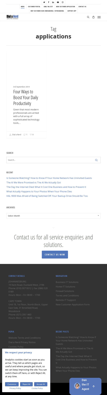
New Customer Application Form (73, 304)
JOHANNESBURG (17, 281)
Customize (12, 384)
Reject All (26, 384)
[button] (99, 17)
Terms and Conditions (67, 295)
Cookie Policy (37, 388)
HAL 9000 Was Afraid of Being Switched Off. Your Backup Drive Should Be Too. (47, 196)
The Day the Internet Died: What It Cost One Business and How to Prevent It (46, 187)
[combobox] (53, 216)
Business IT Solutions (67, 282)
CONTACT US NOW (55, 254)
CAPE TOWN (15, 301)
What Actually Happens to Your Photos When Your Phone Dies (39, 191)
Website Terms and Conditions (24, 337)
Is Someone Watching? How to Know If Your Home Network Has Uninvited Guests (49, 178)
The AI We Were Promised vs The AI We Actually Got (33, 182)
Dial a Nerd (16, 134)
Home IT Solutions (65, 286)
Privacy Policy (15, 388)
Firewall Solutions (65, 291)
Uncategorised (18, 55)
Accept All (41, 384)
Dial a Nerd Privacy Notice (22, 342)
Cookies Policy (15, 346)
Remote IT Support (66, 300)
